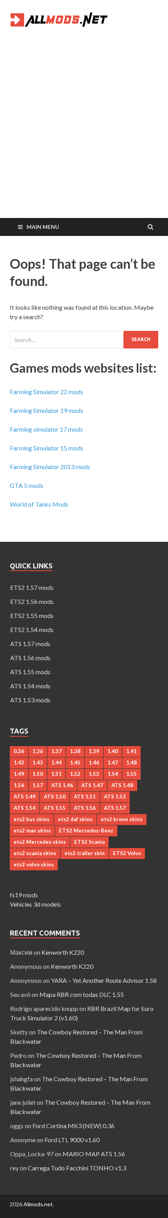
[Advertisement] (84, 130)
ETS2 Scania (89, 842)
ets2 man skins (32, 830)
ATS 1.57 (115, 808)
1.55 (131, 774)
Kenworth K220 (62, 952)
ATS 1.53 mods (30, 700)
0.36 (19, 751)
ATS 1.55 (55, 808)
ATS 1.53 (115, 796)
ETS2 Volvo (127, 853)
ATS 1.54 (25, 808)
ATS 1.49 (25, 796)
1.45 (75, 762)
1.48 (131, 762)
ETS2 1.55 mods (32, 615)
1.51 (56, 774)
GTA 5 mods (26, 485)
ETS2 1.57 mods (32, 587)
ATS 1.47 (92, 785)
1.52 (75, 774)
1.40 (112, 751)
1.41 (131, 751)
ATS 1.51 (85, 796)
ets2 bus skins (32, 819)
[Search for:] (84, 339)
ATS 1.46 (62, 785)
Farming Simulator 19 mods (46, 410)
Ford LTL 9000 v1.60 (72, 1139)
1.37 (56, 751)
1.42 (19, 762)
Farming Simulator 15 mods (46, 448)
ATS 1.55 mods (30, 671)
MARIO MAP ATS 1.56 (94, 1153)
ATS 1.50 (55, 796)
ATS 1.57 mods (30, 643)
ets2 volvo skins (34, 864)
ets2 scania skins (35, 853)
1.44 (56, 762)
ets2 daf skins (75, 819)
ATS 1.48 (122, 785)
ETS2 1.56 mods (32, 601)
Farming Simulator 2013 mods (50, 466)
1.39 (94, 751)
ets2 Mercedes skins (40, 842)
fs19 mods (24, 894)
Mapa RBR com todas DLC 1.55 (81, 994)
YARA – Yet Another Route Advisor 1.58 (104, 980)
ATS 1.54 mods (30, 685)
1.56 (19, 785)
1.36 (37, 751)
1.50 (37, 774)
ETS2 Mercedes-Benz (86, 830)
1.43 (37, 762)
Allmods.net (38, 1204)
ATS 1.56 (85, 808)
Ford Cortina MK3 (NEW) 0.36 (73, 1125)
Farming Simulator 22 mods (46, 391)
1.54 (112, 774)
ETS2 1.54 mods (32, 629)
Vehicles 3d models (35, 904)
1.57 (37, 785)
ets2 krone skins (122, 819)
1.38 (75, 751)
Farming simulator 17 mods (46, 429)
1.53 (94, 774)
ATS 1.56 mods (30, 657)
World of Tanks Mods (39, 504)
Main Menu (43, 226)
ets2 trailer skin (84, 853)
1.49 (19, 774)
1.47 (112, 762)
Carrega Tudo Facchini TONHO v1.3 (77, 1168)
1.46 (94, 762)
